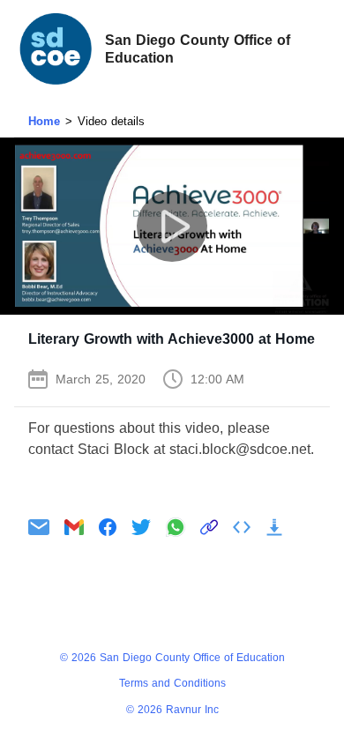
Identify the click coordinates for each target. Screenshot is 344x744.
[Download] (274, 527)
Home (44, 121)
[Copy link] (209, 527)
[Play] (171, 226)
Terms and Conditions (172, 683)
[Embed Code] (242, 527)
